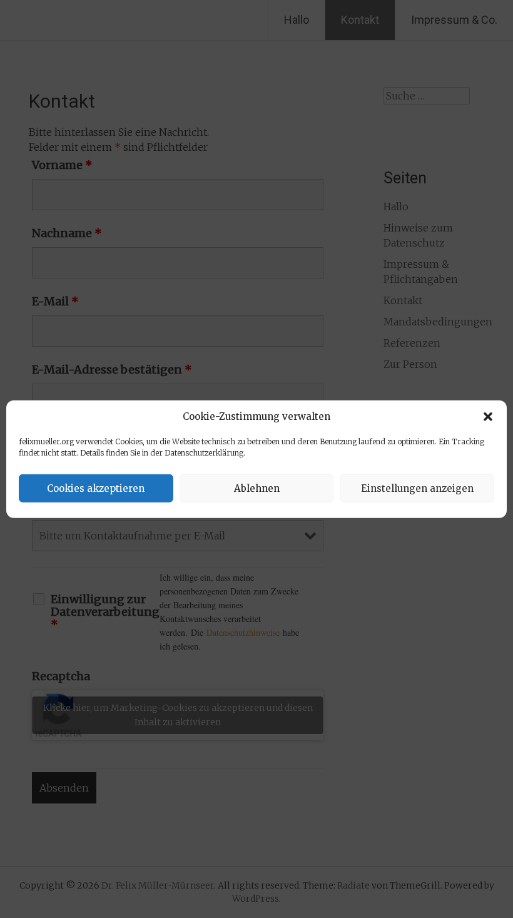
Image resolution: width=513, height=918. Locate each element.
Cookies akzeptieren (96, 488)
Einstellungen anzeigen (417, 488)
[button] (488, 417)
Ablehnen (257, 488)
